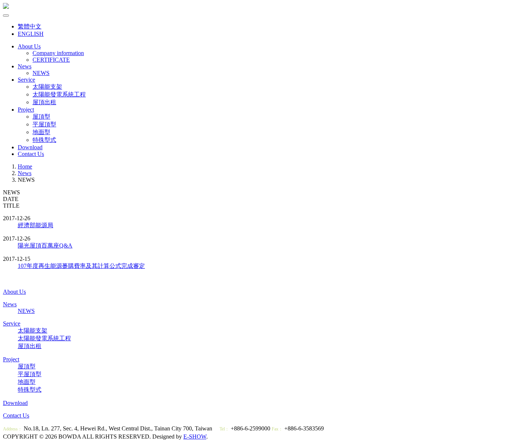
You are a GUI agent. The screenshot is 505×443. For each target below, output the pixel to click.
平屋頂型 (44, 124)
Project (26, 109)
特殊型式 (44, 140)
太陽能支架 (47, 87)
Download (30, 147)
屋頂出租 (44, 102)
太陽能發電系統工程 (59, 94)
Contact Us (31, 154)
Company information (58, 53)
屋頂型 (41, 116)
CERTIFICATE (51, 60)
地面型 (41, 132)
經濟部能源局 (35, 225)
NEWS (41, 73)
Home (25, 166)
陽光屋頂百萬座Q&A (45, 245)
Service (26, 79)
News (24, 66)
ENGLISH (31, 34)
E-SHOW (194, 436)
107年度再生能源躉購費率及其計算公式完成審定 (81, 266)
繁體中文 (29, 26)
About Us (29, 46)
